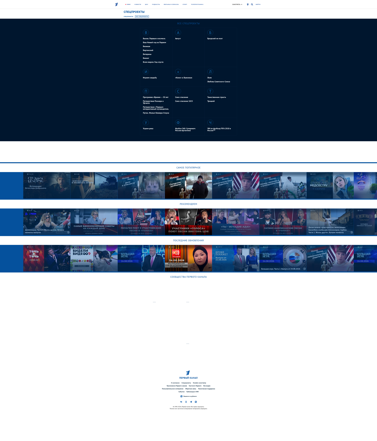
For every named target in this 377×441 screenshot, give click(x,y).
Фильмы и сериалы (171, 4)
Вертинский (148, 50)
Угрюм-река (148, 128)
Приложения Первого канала (177, 386)
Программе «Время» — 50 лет (155, 97)
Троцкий (211, 101)
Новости (138, 4)
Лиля (209, 78)
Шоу (146, 4)
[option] (141, 185)
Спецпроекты (128, 16)
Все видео (206, 386)
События (181, 392)
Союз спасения (181, 97)
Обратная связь (190, 389)
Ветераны (147, 54)
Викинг (146, 58)
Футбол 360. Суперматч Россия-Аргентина (185, 129)
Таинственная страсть (216, 97)
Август (178, 38)
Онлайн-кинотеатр (199, 383)
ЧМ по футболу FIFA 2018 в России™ (219, 129)
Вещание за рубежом (190, 396)
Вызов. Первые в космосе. (154, 38)
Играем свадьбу (150, 78)
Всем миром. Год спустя (153, 62)
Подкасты (156, 4)
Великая (146, 46)
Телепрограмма (197, 4)
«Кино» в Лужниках (183, 78)
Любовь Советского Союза (218, 82)
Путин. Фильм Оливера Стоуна (156, 113)
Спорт (185, 4)
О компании (175, 383)
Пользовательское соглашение (172, 389)
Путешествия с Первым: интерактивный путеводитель (156, 108)
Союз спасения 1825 (184, 101)
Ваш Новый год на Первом (154, 42)
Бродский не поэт (215, 38)
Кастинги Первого (195, 386)
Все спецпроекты (142, 16)
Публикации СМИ (192, 392)
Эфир (129, 4)
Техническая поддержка (206, 389)
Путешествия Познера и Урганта (153, 102)
